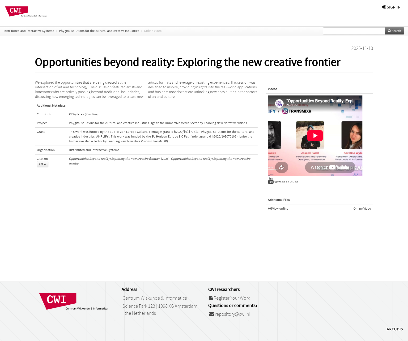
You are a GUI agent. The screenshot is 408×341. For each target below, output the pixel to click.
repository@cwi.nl (232, 314)
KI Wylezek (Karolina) (83, 114)
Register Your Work (231, 298)
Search (396, 31)
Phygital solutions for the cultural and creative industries (99, 31)
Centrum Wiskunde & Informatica (155, 298)
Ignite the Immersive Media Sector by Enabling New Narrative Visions (199, 123)
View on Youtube (286, 182)
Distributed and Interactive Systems (29, 31)
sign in (393, 7)
